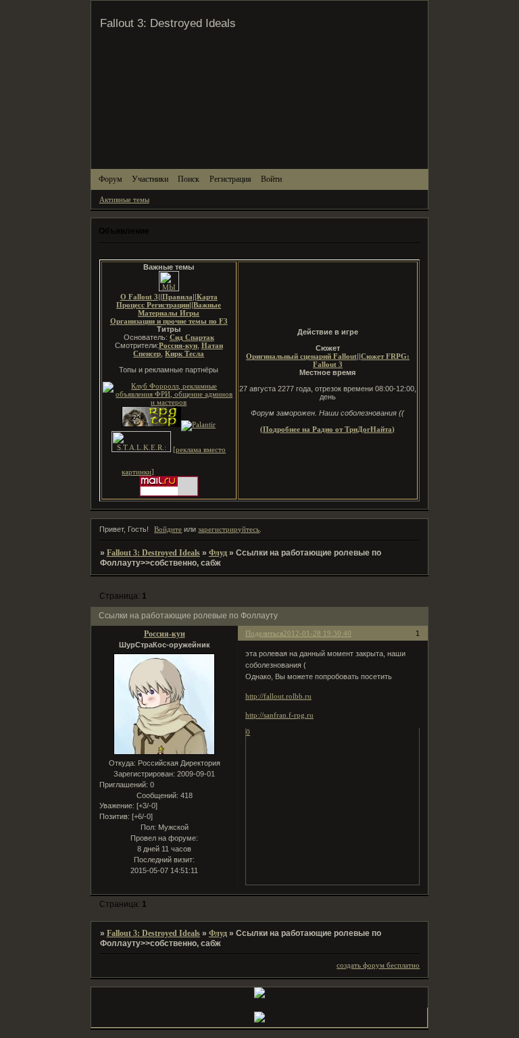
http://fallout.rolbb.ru (278, 696)
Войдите (168, 529)
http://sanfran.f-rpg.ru (279, 715)
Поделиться (264, 633)
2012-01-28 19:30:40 (317, 633)
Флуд (218, 553)
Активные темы (124, 199)
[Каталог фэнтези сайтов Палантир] (198, 424)
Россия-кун (164, 634)
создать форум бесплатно (378, 965)
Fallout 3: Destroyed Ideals (153, 553)
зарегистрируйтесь (229, 529)
